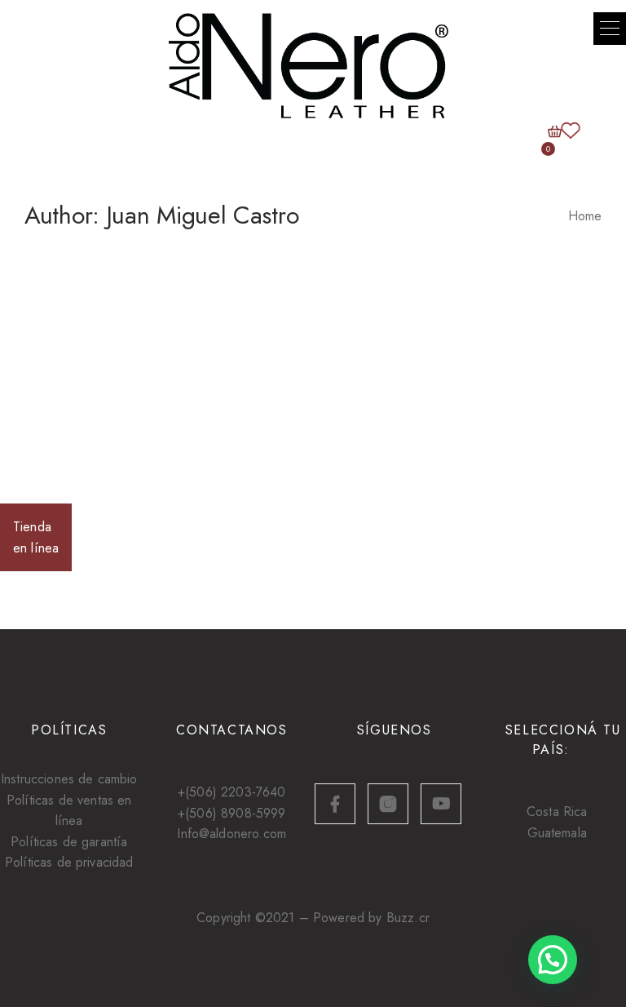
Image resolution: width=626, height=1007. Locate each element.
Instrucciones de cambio (69, 779)
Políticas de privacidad (69, 862)
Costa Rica (557, 811)
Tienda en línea (36, 537)
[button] (609, 28)
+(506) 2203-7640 (232, 792)
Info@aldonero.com (231, 833)
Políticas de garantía (69, 841)
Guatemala (557, 832)
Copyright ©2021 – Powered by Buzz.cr (313, 917)
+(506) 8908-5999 (232, 813)
